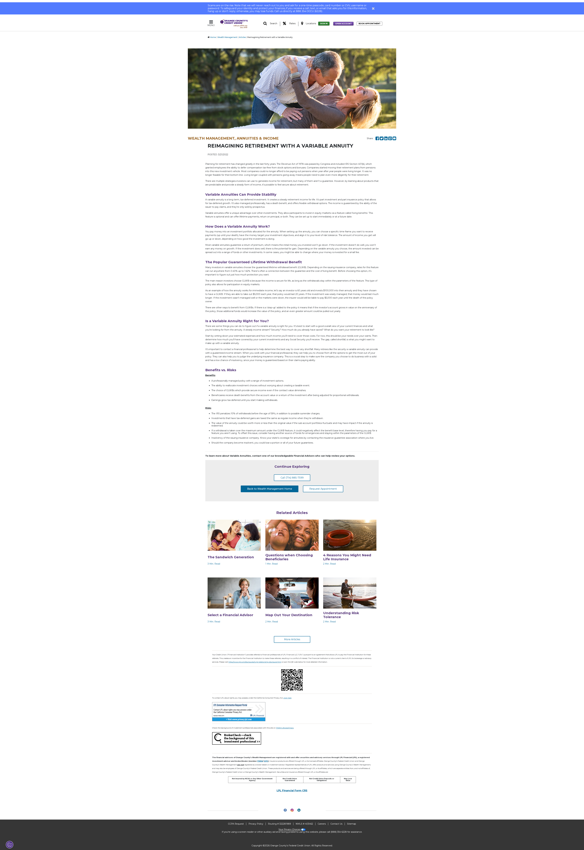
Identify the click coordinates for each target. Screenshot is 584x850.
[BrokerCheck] (236, 738)
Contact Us (336, 823)
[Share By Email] (394, 138)
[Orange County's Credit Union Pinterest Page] (390, 138)
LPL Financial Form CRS (292, 790)
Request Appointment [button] (323, 488)
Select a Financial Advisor (230, 615)
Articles (242, 37)
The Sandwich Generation (231, 557)
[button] (373, 8)
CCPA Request (236, 823)
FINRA (260, 761)
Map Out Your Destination (288, 615)
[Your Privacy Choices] (9, 844)
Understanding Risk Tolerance (341, 615)
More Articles (292, 639)
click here (287, 698)
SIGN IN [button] (324, 23)
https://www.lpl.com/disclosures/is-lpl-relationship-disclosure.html (254, 662)
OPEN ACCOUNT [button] (343, 24)
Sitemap (351, 823)
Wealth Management (227, 37)
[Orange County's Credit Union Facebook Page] (377, 138)
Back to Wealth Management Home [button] (269, 488)
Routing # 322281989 (279, 823)
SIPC (266, 761)
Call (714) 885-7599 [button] (292, 477)
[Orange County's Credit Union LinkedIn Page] (386, 138)
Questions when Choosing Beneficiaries (289, 557)
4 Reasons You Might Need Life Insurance (347, 557)
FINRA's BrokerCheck (285, 728)
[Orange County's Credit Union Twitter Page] (382, 138)
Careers (322, 823)
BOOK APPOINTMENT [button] (369, 23)
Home (213, 37)
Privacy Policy (256, 823)
